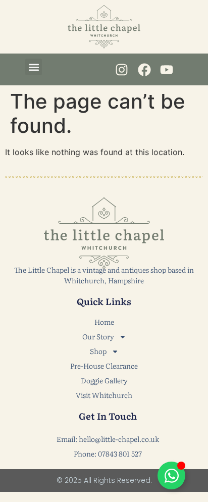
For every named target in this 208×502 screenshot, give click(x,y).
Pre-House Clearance (104, 366)
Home (104, 322)
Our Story (98, 336)
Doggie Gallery (104, 380)
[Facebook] (144, 69)
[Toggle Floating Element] (171, 475)
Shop (98, 351)
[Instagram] (122, 69)
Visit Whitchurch (104, 395)
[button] (33, 67)
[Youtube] (166, 69)
